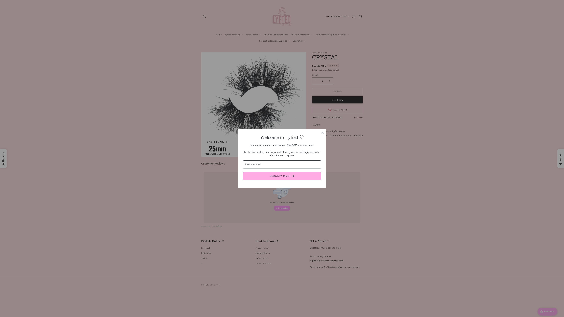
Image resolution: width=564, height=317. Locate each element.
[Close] (322, 132)
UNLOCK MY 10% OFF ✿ (282, 176)
